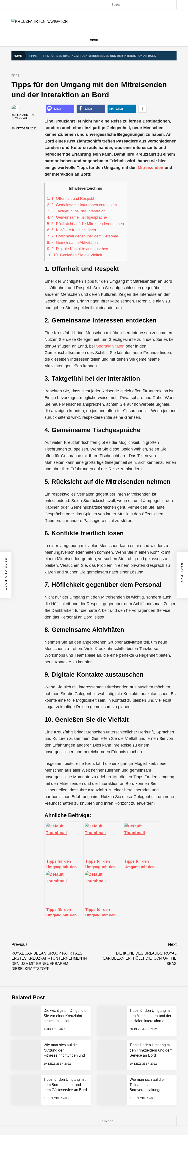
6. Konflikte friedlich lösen (71, 230)
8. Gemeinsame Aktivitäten (72, 242)
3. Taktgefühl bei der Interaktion (76, 211)
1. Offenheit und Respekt (70, 198)
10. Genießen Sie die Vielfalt (74, 255)
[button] (60, 109)
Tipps (15, 75)
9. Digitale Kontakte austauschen (77, 249)
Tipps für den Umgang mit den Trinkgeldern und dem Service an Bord (151, 1050)
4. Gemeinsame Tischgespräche (77, 217)
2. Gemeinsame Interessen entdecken (82, 205)
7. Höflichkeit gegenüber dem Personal (82, 236)
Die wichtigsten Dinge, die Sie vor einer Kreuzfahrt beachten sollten (65, 1016)
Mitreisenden (150, 167)
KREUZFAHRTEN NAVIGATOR (22, 117)
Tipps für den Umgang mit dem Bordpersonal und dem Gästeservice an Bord (65, 1085)
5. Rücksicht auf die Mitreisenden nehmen (85, 224)
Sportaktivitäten (110, 346)
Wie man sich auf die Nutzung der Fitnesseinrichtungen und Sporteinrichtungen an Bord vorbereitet (64, 1055)
